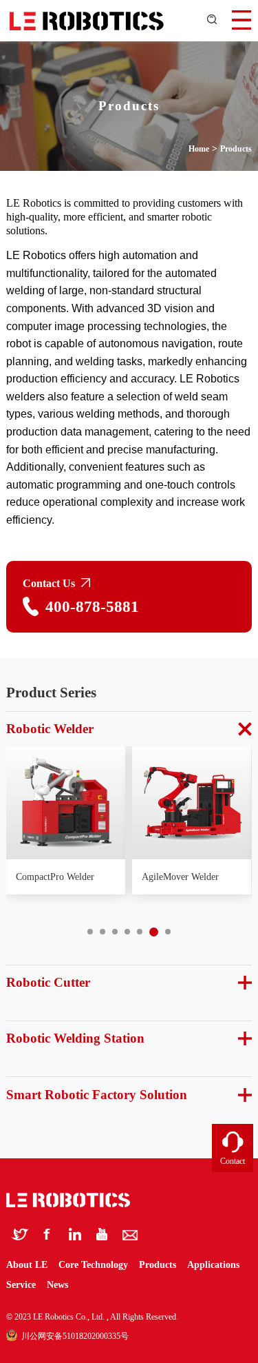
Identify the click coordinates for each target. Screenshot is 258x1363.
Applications (213, 1265)
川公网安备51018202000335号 (73, 1336)
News (57, 1285)
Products (236, 149)
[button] (90, 931)
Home (199, 149)
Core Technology (94, 1265)
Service (21, 1285)
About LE (28, 1265)
